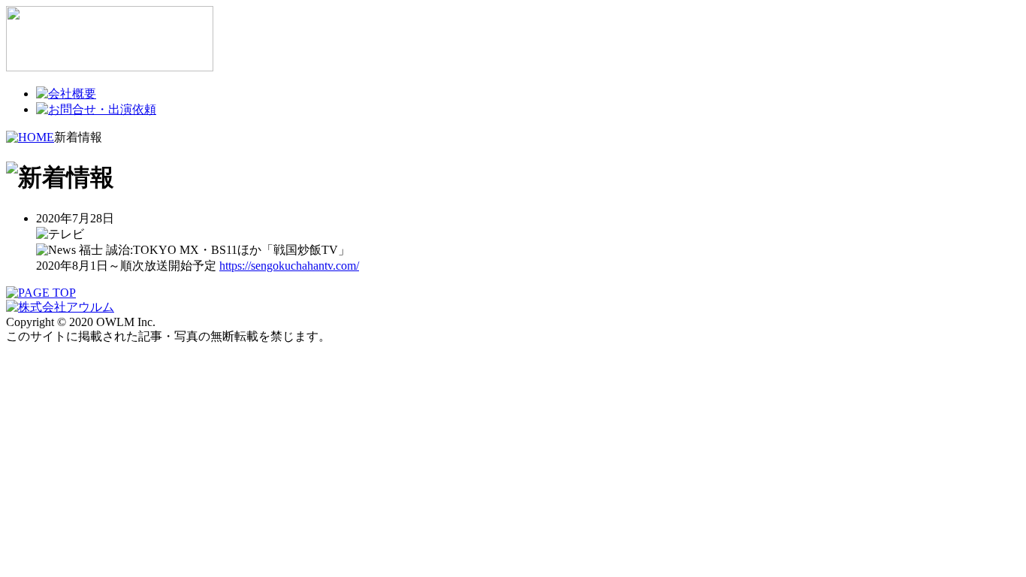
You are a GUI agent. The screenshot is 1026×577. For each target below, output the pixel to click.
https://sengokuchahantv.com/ (289, 265)
